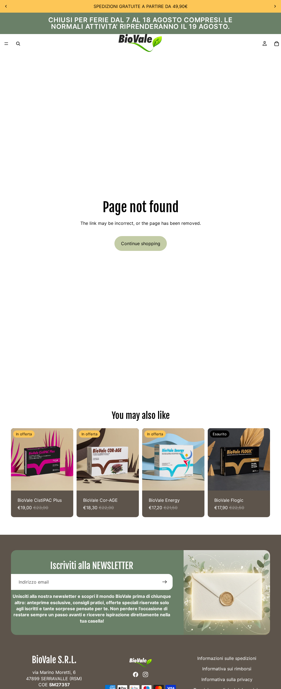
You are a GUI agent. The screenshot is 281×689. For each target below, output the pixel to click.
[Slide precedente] (6, 6)
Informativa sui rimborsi (226, 669)
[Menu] (6, 43)
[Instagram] (145, 674)
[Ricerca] (18, 44)
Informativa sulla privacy (226, 679)
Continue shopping (140, 243)
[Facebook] (135, 674)
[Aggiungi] (65, 482)
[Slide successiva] (275, 6)
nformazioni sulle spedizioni (227, 658)
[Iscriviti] (164, 582)
